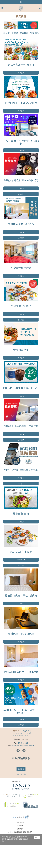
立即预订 (21, 194)
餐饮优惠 (24, 33)
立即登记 (21, 769)
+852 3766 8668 (22, 743)
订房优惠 (13, 33)
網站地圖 (20, 829)
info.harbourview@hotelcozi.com (23, 746)
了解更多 (21, 73)
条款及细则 (20, 822)
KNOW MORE (21, 560)
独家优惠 (34, 33)
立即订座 (21, 320)
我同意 (37, 837)
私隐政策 (20, 826)
